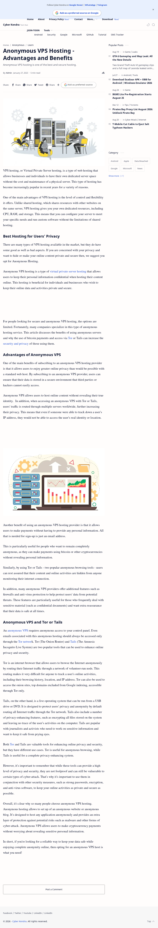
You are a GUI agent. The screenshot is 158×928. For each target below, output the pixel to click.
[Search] (153, 24)
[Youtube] (27, 913)
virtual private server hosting (68, 271)
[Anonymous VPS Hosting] (54, 132)
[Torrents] (134, 105)
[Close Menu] (153, 9)
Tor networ (25, 641)
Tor (70, 338)
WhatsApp (90, 5)
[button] (148, 24)
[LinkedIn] (38, 913)
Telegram (102, 5)
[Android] (128, 75)
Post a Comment (54, 889)
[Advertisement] (54, 304)
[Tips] (127, 105)
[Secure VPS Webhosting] (54, 482)
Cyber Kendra (11, 24)
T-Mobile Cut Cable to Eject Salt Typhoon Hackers (130, 125)
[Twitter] (18, 913)
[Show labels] (117, 176)
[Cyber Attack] (131, 119)
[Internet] (142, 119)
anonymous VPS (18, 630)
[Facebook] (7, 913)
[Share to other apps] (58, 84)
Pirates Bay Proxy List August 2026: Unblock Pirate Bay (132, 111)
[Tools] (135, 75)
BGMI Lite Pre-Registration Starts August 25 (131, 96)
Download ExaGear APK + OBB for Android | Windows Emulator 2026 (132, 81)
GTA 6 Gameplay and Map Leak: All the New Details (132, 58)
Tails (73, 641)
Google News (75, 5)
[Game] (128, 51)
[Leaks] (134, 51)
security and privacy (16, 343)
